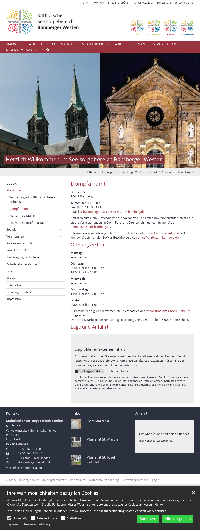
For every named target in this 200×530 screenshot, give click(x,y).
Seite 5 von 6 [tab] (110, 164)
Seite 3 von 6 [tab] (97, 164)
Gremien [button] (138, 44)
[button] (46, 50)
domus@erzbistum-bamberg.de (157, 237)
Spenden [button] (12, 229)
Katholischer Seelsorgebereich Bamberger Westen (115, 172)
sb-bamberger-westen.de (34, 462)
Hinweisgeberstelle (19, 292)
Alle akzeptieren (178, 518)
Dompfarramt (186, 172)
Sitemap (11, 278)
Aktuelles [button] (36, 44)
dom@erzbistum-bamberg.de (90, 227)
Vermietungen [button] (15, 236)
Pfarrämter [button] (13, 190)
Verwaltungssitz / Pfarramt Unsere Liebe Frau (32, 199)
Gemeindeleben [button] (164, 44)
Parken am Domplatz (20, 243)
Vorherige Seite (8, 110)
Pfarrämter (167, 172)
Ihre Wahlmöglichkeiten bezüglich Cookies (52, 493)
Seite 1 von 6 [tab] (83, 164)
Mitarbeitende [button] (93, 44)
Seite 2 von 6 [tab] (90, 164)
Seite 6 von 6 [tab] (117, 164)
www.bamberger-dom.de (163, 233)
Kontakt (152, 172)
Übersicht (12, 183)
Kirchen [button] (12, 49)
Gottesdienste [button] (63, 44)
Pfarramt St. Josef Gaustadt (27, 222)
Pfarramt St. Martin (22, 215)
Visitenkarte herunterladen (24, 468)
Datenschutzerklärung (37, 524)
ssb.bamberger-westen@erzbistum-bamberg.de (112, 212)
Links (75, 413)
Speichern (148, 518)
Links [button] (9, 271)
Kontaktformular (17, 250)
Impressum (13, 524)
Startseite (13, 44)
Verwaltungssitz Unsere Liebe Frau (169, 311)
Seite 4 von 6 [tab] (103, 164)
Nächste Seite (192, 110)
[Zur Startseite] (100, 22)
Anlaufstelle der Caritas (21, 264)
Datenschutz (14, 285)
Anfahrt (141, 413)
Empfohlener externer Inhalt (100, 349)
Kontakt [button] (32, 49)
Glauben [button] (118, 44)
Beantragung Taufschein (22, 257)
